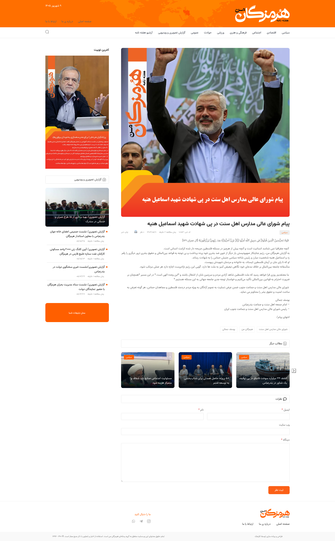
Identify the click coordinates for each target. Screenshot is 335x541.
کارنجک (258, 536)
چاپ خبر (124, 232)
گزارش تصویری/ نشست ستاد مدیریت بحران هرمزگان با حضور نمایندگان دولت (76, 286)
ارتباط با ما (51, 21)
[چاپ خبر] (135, 232)
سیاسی (285, 232)
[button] (47, 32)
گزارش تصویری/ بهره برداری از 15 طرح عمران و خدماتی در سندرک (80, 219)
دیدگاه (285, 440)
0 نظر (142, 232)
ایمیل (286, 410)
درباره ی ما (67, 21)
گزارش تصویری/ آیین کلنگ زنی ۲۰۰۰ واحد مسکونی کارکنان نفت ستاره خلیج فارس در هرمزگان (77, 251)
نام (201, 410)
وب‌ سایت (284, 425)
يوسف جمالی (228, 329)
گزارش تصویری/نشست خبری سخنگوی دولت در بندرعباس (79, 269)
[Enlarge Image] (205, 132)
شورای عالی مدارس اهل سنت (273, 329)
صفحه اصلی (84, 21)
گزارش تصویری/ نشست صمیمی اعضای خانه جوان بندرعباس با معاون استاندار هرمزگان (77, 234)
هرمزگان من (247, 329)
